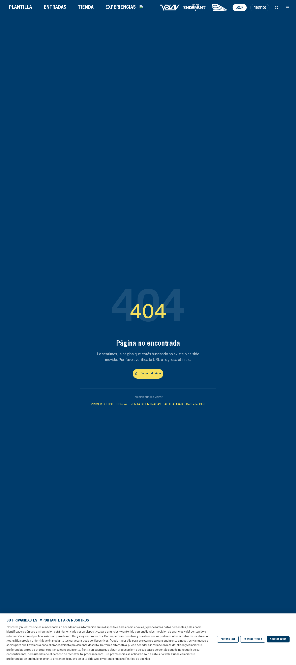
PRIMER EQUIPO (102, 404)
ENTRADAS (55, 7)
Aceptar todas (278, 639)
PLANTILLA (20, 7)
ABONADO (260, 7)
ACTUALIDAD (173, 404)
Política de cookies (137, 658)
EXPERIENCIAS (120, 7)
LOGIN (239, 7)
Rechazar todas (253, 639)
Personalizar (227, 639)
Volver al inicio (151, 373)
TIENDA (86, 7)
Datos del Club (195, 404)
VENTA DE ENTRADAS (145, 404)
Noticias (121, 404)
